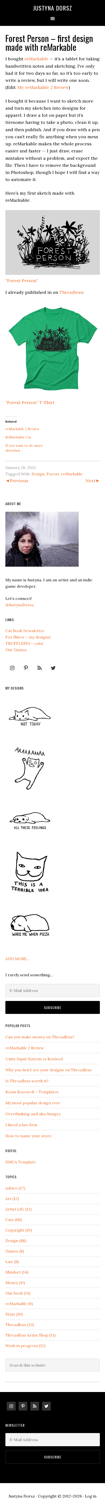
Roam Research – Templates (31, 1091)
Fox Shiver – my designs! (28, 637)
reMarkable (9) (19, 1303)
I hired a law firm (21, 1124)
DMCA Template (20, 1161)
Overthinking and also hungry (33, 1113)
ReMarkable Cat (18, 437)
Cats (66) (13, 1219)
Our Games (16, 649)
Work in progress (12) (25, 1345)
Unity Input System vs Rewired (34, 1058)
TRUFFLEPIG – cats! (24, 643)
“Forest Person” (21, 280)
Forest (52, 473)
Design (38, 473)
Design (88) (15, 1240)
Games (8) (14, 1251)
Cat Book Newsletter (24, 630)
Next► (92, 480)
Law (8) (12, 1261)
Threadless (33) (19, 1324)
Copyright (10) (18, 1230)
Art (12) (12, 1198)
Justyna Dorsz (52, 7)
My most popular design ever (32, 1102)
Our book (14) (17, 1293)
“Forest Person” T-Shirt (29, 402)
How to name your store (28, 1135)
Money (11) (15, 1282)
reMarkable (36, 59)
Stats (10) (14, 1314)
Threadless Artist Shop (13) (30, 1335)
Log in (90, 1496)
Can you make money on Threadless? (39, 1036)
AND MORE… (17, 958)
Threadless (71, 292)
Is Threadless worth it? (27, 1080)
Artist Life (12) (18, 1209)
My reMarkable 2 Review (43, 87)
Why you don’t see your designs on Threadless (48, 1069)
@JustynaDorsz (19, 604)
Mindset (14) (16, 1272)
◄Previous (16, 480)
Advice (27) (15, 1188)
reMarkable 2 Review (22, 429)
